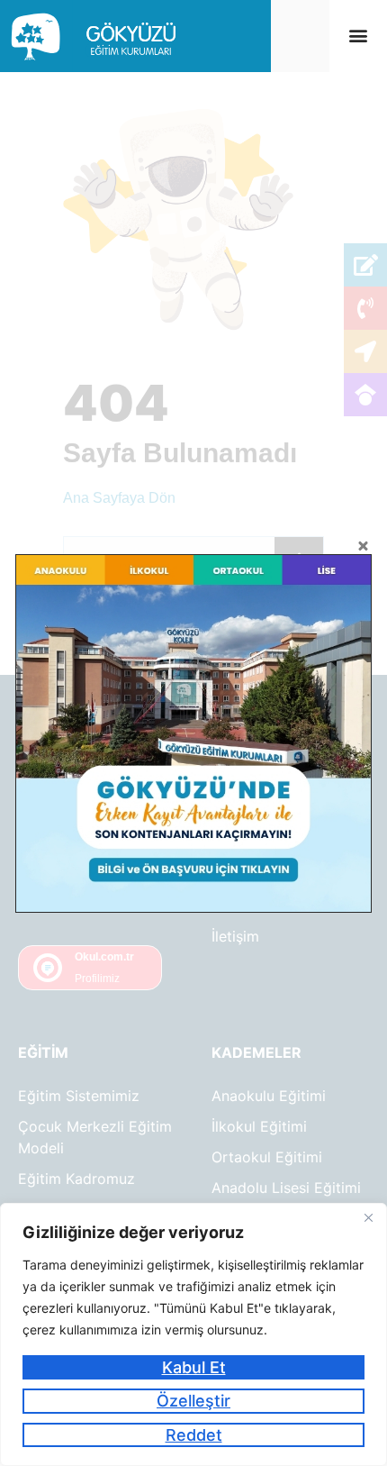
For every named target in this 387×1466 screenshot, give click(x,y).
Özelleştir (193, 1400)
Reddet (194, 1434)
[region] (193, 1334)
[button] (358, 35)
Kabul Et (194, 1367)
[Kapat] (368, 1218)
